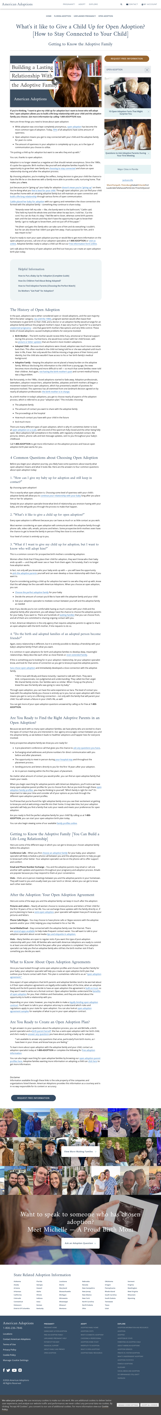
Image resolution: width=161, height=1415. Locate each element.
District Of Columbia (22, 1308)
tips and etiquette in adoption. (61, 934)
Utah (107, 1308)
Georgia (39, 1285)
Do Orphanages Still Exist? (128, 1374)
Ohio (84, 1308)
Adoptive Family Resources (91, 1353)
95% (55, 129)
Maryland (63, 1288)
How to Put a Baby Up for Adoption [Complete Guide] (43, 275)
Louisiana (63, 1281)
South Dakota (110, 1298)
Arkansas (17, 1291)
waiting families (67, 615)
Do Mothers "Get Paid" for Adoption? (36, 290)
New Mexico (87, 1295)
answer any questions (38, 1034)
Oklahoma (109, 1281)
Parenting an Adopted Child (129, 1342)
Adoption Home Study (90, 1342)
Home (48, 16)
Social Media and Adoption (129, 1371)
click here (92, 1061)
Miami (109, 185)
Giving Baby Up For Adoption (55, 1331)
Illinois (39, 1295)
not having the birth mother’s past (55, 371)
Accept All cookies (149, 1405)
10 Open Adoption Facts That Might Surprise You (126, 112)
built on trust (92, 988)
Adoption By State (125, 1338)
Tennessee (109, 1301)
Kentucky (40, 1308)
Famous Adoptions (125, 1364)
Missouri (62, 1305)
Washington (132, 1288)
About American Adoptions (129, 1346)
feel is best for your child (43, 190)
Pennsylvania (110, 1288)
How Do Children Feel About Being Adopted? (39, 280)
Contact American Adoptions (17, 1339)
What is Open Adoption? (90, 1349)
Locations (7, 1333)
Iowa (38, 1301)
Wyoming (131, 1298)
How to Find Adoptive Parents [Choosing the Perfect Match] (46, 285)
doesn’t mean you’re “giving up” (77, 187)
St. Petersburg (125, 185)
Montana (62, 1308)
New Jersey (86, 1291)
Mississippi (63, 1301)
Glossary (121, 1367)
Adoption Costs (87, 1331)
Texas (107, 1305)
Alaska (16, 1285)
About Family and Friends (54, 1349)
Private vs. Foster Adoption (129, 1353)
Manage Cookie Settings (16, 1360)
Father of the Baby (51, 1342)
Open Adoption (105, 16)
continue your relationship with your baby (61, 495)
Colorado (17, 1298)
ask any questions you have (86, 748)
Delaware (17, 1305)
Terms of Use (9, 1344)
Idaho (38, 1291)
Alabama (17, 1281)
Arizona (17, 1288)
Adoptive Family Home (89, 1327)
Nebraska (86, 1281)
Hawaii (39, 1288)
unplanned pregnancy (20, 327)
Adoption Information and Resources (133, 1327)
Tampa (115, 185)
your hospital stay (64, 759)
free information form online (83, 243)
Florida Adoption (62, 16)
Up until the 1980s (42, 318)
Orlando (141, 185)
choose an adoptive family (55, 853)
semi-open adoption (44, 912)
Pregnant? (69, 4)
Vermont (131, 1281)
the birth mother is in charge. (56, 391)
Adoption (121, 1331)
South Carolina (111, 1295)
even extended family (77, 655)
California (18, 1295)
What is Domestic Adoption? (92, 1335)
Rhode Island (110, 1291)
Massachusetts (65, 1291)
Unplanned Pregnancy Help (55, 1338)
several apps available (24, 931)
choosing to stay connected (62, 168)
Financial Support (51, 1346)
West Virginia (133, 1291)
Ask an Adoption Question (79, 1243)
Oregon (108, 1285)
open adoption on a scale (24, 429)
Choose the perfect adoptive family (32, 592)
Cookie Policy (9, 1355)
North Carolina (88, 1301)
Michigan (62, 1295)
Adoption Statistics (126, 1360)
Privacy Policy (9, 1349)
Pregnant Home (50, 1327)
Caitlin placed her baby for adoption (27, 201)
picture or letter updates (30, 342)
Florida (39, 1281)
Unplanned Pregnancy (85, 16)
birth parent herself (41, 1031)
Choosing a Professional (91, 1338)
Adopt (82, 4)
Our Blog (121, 1378)
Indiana (39, 1298)
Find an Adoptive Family (53, 1335)
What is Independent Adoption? (130, 1356)
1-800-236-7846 (12, 1328)
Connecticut (18, 1301)
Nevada (85, 1285)
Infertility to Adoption (90, 1346)
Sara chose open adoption (22, 668)
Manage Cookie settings (128, 1405)
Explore (93, 4)
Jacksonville (128, 180)
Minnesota (63, 1298)
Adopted (121, 1335)
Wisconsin (131, 1295)
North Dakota (87, 1305)
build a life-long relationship (23, 196)
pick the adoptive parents (25, 573)
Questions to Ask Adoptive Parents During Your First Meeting (126, 154)
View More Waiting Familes (79, 1151)
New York (86, 1298)
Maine (61, 1285)
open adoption (74, 126)
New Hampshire (88, 1288)
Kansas (39, 1305)
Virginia (131, 1285)
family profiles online (67, 823)
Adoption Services (125, 1349)
